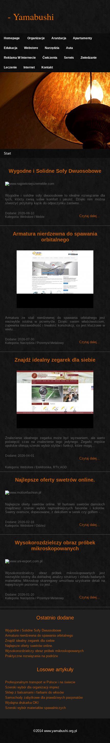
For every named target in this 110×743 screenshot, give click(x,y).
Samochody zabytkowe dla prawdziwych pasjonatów (44, 697)
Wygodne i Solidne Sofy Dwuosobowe (55, 171)
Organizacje (36, 38)
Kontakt (47, 67)
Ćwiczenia (49, 57)
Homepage (12, 38)
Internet (29, 67)
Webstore (31, 48)
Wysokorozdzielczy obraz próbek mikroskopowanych (55, 545)
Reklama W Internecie (20, 57)
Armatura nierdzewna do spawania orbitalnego (55, 236)
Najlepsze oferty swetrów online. (55, 480)
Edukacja (10, 48)
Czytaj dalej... (89, 216)
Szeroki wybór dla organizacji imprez (32, 687)
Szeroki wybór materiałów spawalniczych (35, 708)
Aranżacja (58, 38)
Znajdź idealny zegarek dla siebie (55, 360)
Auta (69, 48)
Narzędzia (52, 48)
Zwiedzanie (89, 57)
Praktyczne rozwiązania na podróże (31, 656)
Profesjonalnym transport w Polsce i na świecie (40, 682)
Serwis (69, 57)
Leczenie (10, 67)
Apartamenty (82, 38)
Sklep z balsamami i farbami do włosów (34, 692)
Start (7, 153)
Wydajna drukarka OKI (22, 703)
